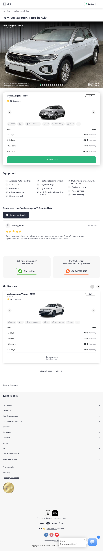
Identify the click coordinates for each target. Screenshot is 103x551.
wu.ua (56, 541)
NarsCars (6, 11)
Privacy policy (9, 467)
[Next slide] (93, 112)
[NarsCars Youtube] (57, 535)
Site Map (6, 472)
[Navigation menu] (99, 4)
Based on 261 (55, 529)
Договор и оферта (11, 478)
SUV (90, 96)
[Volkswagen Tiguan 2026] (51, 310)
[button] (40, 85)
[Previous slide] (10, 112)
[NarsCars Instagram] (51, 535)
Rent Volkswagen (11, 385)
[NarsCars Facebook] (46, 535)
